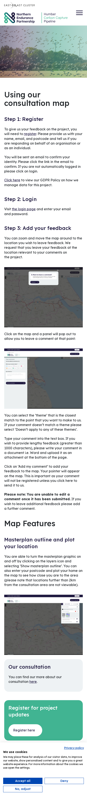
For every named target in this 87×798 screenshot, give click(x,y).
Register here (24, 730)
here (33, 681)
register (30, 134)
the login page (24, 209)
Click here (12, 180)
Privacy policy (74, 748)
